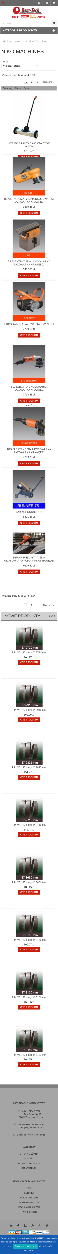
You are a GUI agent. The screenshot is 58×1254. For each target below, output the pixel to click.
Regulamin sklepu (29, 1207)
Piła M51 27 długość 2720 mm (29, 652)
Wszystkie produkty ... (29, 1163)
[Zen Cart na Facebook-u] (18, 1226)
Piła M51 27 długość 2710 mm (29, 825)
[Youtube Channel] (47, 1226)
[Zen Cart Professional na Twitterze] (11, 1226)
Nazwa (18, 88)
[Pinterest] (39, 1226)
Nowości (29, 1158)
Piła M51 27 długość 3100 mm (29, 997)
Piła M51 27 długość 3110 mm (29, 1055)
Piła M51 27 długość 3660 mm (29, 882)
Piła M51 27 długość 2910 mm (29, 710)
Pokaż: (5, 62)
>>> (50, 616)
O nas (29, 1188)
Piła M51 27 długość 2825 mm (29, 767)
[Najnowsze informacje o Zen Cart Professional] (25, 1226)
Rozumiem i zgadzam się (26, 1246)
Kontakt (29, 1193)
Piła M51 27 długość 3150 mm (29, 940)
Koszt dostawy (29, 1198)
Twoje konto (29, 1212)
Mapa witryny (29, 1168)
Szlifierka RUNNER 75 (29, 512)
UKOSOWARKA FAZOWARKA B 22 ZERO (29, 324)
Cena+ (27, 88)
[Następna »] (48, 82)
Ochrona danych (29, 1202)
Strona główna (15, 41)
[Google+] (32, 1226)
